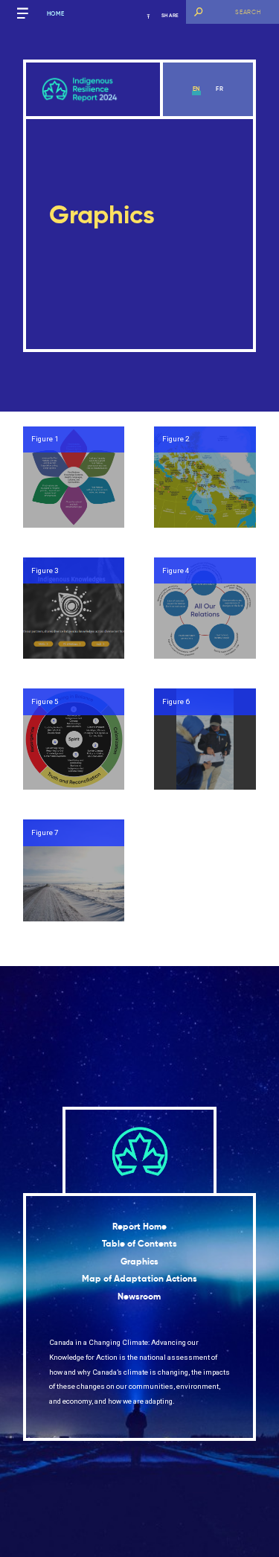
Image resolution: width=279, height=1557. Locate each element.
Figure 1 (45, 439)
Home (56, 13)
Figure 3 (45, 570)
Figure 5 (45, 701)
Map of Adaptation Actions (139, 1278)
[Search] (198, 12)
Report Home (139, 1226)
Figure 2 (176, 439)
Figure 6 (176, 701)
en (197, 88)
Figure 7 (45, 832)
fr (220, 88)
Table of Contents (139, 1243)
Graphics (139, 1261)
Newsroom (139, 1296)
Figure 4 (176, 570)
